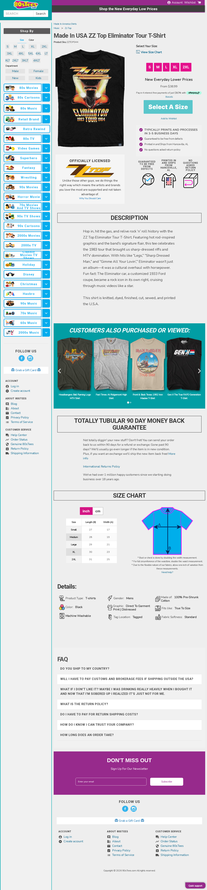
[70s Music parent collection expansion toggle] (46, 313)
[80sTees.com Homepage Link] (26, 8)
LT (46, 53)
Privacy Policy (20, 417)
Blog (14, 404)
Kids (38, 78)
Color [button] (31, 40)
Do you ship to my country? (84, 668)
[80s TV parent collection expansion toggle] (46, 138)
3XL (9, 53)
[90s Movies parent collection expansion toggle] (46, 187)
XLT (7, 60)
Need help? (167, 572)
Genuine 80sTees (22, 444)
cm (97, 511)
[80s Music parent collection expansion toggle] (46, 108)
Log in (15, 386)
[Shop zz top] (90, 176)
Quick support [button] (195, 885)
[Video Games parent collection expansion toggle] (46, 148)
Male (15, 71)
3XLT (25, 60)
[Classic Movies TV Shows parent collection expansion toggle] (46, 255)
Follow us (26, 351)
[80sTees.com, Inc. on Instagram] (30, 358)
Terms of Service (22, 422)
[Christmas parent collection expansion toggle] (46, 284)
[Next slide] (199, 371)
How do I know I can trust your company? (97, 724)
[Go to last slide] (59, 371)
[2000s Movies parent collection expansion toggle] (46, 235)
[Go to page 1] (128, 402)
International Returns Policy (101, 466)
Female (38, 71)
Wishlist (190, 2)
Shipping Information (25, 453)
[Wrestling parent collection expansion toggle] (46, 177)
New (15, 78)
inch (86, 511)
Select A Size (168, 107)
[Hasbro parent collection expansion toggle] (46, 294)
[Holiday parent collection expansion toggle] (46, 264)
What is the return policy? (84, 704)
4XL (21, 53)
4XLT (36, 60)
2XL (44, 47)
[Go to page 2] (130, 402)
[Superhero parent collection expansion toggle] (46, 158)
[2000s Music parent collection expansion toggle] (46, 332)
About (15, 408)
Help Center (19, 435)
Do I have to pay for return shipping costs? (99, 714)
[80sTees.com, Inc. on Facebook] (21, 358)
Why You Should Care (90, 198)
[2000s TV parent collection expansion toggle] (46, 245)
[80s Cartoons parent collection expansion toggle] (46, 97)
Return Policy (19, 449)
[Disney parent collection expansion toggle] (46, 274)
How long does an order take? (87, 735)
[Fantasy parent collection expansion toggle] (46, 168)
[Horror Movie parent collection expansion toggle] (46, 197)
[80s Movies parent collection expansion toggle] (46, 88)
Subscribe (166, 781)
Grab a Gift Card (26, 370)
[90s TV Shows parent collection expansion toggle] (46, 216)
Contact (16, 413)
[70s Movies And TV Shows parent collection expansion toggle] (46, 206)
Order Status (19, 440)
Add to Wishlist (169, 118)
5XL (31, 53)
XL (32, 47)
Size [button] (22, 40)
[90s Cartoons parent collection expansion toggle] (46, 226)
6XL (38, 53)
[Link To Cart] (199, 2)
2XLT (15, 60)
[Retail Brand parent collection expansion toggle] (46, 119)
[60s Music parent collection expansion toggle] (46, 323)
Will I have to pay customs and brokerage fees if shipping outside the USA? (126, 679)
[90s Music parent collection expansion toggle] (46, 303)
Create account (20, 391)
